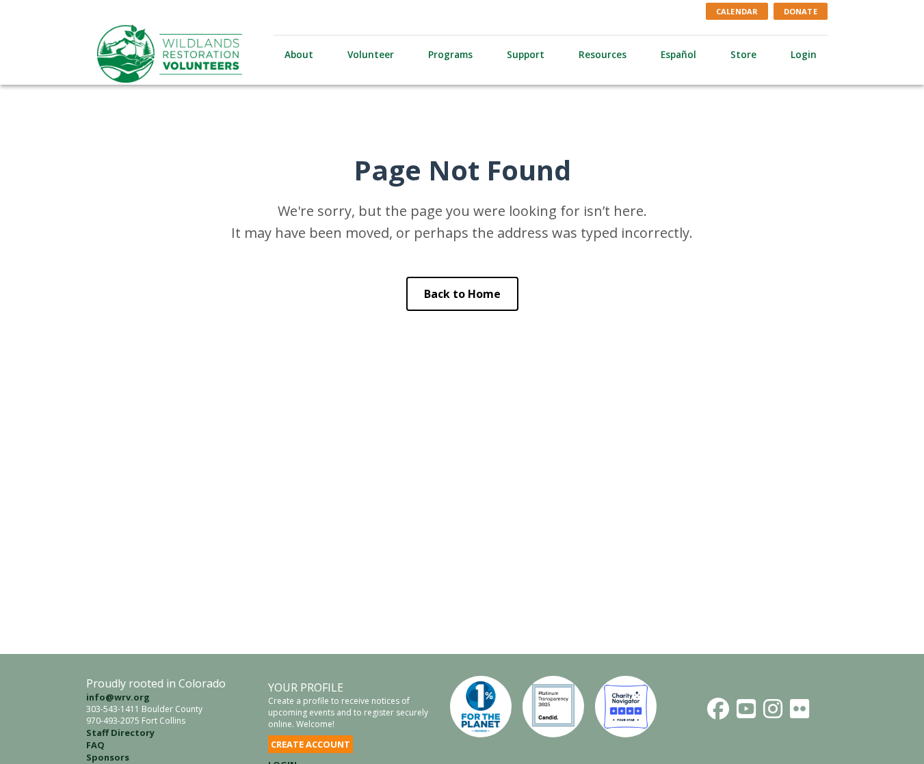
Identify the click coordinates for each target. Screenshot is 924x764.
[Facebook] (718, 709)
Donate (800, 11)
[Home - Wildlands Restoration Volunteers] (170, 54)
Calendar (737, 11)
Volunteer (370, 54)
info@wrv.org (118, 697)
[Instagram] (772, 709)
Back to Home (462, 293)
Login (804, 54)
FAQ (95, 745)
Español (678, 54)
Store (743, 54)
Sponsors (107, 757)
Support (525, 54)
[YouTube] (746, 709)
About (299, 54)
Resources (602, 54)
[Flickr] (799, 709)
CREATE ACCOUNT (310, 744)
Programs (450, 54)
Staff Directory (120, 732)
